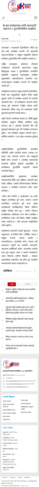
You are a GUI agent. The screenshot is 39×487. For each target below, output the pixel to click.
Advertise (12, 477)
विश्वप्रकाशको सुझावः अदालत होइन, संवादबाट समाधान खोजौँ (19, 329)
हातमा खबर (5, 39)
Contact (20, 477)
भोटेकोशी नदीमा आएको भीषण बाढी (19, 320)
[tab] (11, 284)
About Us (5, 477)
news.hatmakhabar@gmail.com (15, 384)
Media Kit (27, 477)
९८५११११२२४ (9, 378)
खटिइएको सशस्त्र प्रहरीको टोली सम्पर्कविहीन (20, 291)
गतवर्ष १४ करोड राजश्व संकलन (19, 338)
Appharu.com (25, 486)
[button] (36, 17)
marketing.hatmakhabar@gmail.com (17, 387)
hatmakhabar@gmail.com (14, 381)
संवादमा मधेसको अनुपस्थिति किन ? (20, 347)
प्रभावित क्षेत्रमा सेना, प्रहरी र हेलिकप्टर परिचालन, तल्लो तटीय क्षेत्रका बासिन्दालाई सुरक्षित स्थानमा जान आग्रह (20, 310)
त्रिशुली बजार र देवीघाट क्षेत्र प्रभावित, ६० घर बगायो (20, 300)
